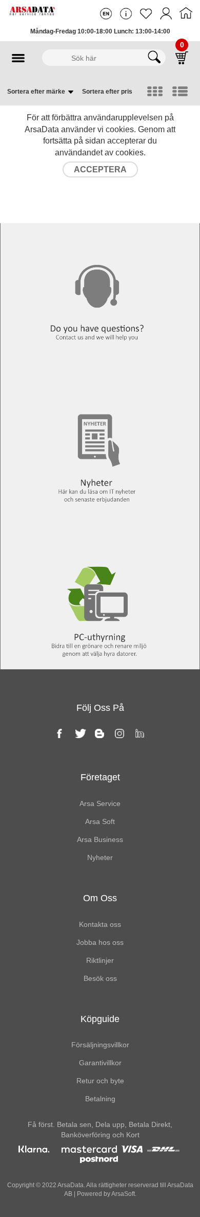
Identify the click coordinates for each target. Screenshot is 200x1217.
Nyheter (100, 382)
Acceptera (100, 169)
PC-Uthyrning (100, 536)
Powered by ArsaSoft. (105, 1193)
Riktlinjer (100, 960)
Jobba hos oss (100, 942)
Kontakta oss (100, 227)
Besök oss (100, 978)
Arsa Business (100, 839)
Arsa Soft (100, 821)
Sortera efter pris (107, 91)
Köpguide (100, 1019)
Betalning (100, 1099)
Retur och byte (100, 1081)
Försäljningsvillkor (100, 1045)
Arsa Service (100, 803)
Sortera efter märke (37, 91)
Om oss (100, 898)
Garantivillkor (100, 1063)
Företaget (100, 777)
